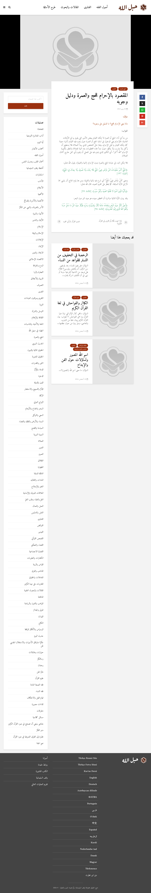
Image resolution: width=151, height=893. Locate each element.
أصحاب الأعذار (37, 149)
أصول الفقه (102, 7)
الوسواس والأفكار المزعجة (34, 629)
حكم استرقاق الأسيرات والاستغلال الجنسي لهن (26, 644)
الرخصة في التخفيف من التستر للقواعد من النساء (72, 258)
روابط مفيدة (43, 765)
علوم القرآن (76, 297)
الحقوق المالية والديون (35, 350)
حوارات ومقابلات (36, 652)
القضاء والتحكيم (37, 545)
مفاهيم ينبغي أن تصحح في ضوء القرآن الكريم (26, 724)
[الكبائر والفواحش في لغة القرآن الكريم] (113, 313)
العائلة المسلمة (38, 473)
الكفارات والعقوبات (35, 558)
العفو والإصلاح (37, 486)
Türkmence (91, 869)
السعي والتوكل (37, 415)
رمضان (40, 665)
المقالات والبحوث (70, 7)
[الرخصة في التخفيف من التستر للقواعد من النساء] (113, 265)
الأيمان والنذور (37, 220)
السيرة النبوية (38, 434)
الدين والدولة (38, 382)
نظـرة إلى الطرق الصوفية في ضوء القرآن (28, 737)
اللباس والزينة (75, 249)
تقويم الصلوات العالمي (39, 784)
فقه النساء (66, 249)
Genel (40, 129)
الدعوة (40, 376)
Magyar (93, 862)
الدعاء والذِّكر (38, 369)
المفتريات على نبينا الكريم (34, 584)
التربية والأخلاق (37, 278)
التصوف (40, 285)
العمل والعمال (38, 506)
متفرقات (40, 711)
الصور (41, 447)
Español (93, 830)
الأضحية (40, 194)
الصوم (41, 454)
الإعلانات (39, 239)
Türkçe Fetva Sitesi (87, 765)
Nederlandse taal (88, 849)
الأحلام (40, 188)
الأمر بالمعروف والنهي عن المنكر (31, 207)
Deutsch (93, 784)
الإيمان (40, 246)
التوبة (41, 305)
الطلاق (40, 460)
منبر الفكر (40, 730)
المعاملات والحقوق (36, 577)
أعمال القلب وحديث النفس (32, 161)
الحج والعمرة (123, 89)
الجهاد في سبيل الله (36, 330)
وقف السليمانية (42, 778)
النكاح (41, 623)
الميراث (40, 616)
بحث (25, 105)
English (93, 778)
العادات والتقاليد (37, 480)
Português (92, 804)
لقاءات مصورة (37, 704)
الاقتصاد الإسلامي (36, 259)
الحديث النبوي (37, 343)
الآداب (40, 181)
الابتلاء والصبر (37, 253)
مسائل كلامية (38, 717)
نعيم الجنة (40, 743)
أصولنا (45, 758)
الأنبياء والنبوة (38, 213)
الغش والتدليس (37, 512)
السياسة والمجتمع (37, 428)
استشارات (39, 174)
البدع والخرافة (38, 265)
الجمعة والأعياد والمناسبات (33, 324)
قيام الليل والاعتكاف (35, 698)
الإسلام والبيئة (37, 233)
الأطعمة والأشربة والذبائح (33, 201)
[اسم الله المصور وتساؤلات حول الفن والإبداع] (113, 361)
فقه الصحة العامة (36, 685)
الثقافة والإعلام (82, 345)
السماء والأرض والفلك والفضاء (31, 421)
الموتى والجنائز (38, 610)
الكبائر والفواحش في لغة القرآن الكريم (73, 306)
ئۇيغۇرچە (93, 836)
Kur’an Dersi (90, 771)
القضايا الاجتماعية (36, 551)
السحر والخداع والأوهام (34, 408)
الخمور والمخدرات (37, 363)
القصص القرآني (37, 538)
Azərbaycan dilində (87, 791)
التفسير (40, 291)
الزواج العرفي (38, 402)
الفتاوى (87, 7)
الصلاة (40, 441)
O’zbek (93, 817)
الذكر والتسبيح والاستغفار (33, 389)
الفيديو (40, 532)
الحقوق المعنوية (37, 356)
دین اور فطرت (91, 875)
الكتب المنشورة (42, 771)
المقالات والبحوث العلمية (33, 590)
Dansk (94, 856)
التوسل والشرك (37, 311)
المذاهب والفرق (37, 571)
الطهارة (40, 467)
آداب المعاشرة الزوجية (35, 136)
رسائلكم (40, 659)
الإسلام (40, 226)
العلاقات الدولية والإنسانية (33, 493)
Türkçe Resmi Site (87, 758)
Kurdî (94, 843)
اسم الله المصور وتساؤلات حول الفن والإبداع (74, 360)
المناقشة (40, 597)
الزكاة (41, 395)
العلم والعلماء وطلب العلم (34, 499)
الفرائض (40, 525)
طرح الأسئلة (49, 7)
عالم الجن (40, 672)
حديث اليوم (38, 636)
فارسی (94, 810)
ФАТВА (92, 797)
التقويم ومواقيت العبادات (33, 298)
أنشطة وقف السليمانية (35, 168)
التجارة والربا (38, 272)
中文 (94, 823)
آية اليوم (40, 142)
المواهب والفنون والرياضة (80, 349)
